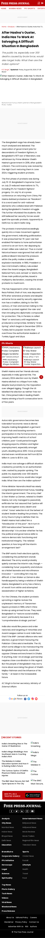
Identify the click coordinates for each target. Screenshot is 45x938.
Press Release (8, 911)
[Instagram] (32, 699)
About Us (10, 917)
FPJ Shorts (29, 8)
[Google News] (15, 699)
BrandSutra (7, 851)
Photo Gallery (8, 889)
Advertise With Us (15, 926)
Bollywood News (29, 823)
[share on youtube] (32, 811)
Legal (4, 869)
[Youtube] (36, 699)
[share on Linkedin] (22, 811)
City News (6, 823)
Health (25, 869)
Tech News (7, 893)
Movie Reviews (28, 831)
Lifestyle (26, 865)
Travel (25, 873)
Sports (25, 851)
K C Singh (5, 70)
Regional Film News (30, 840)
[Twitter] (29, 699)
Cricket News (28, 856)
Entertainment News (32, 818)
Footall (25, 860)
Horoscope (7, 865)
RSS (26, 926)
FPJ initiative (8, 860)
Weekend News (9, 906)
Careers (33, 917)
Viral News (7, 902)
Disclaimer (9, 922)
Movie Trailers (28, 836)
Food (24, 878)
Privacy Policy (21, 922)
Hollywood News (29, 827)
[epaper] (39, 3)
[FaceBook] (25, 699)
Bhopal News (7, 836)
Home (3, 8)
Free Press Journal (15, 3)
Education (7, 845)
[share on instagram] (27, 811)
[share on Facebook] (11, 811)
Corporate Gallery (10, 856)
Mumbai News (15, 8)
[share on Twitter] (17, 811)
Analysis (11, 27)
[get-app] (42, 3)
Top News (6, 885)
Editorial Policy (22, 917)
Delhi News (6, 840)
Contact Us (34, 922)
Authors (33, 926)
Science (5, 873)
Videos (5, 898)
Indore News (7, 831)
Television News (29, 845)
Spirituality (7, 878)
